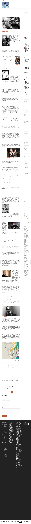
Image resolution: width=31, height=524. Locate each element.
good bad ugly (25, 128)
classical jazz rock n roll (26, 108)
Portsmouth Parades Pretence (26, 158)
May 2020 (25, 263)
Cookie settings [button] (16, 522)
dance (24, 18)
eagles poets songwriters (25, 117)
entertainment (26, 20)
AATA (9, 12)
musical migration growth (26, 143)
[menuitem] (19, 4)
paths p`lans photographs (25, 154)
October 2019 (26, 271)
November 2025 (18, 432)
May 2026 (17, 426)
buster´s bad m (25, 101)
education (25, 19)
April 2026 (17, 427)
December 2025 (18, 431)
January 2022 (25, 237)
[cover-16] (11, 22)
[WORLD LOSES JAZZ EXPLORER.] (0, 262)
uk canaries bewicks (26, 173)
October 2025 (18, 433)
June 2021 (25, 247)
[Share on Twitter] (7, 389)
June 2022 (25, 232)
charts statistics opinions (25, 105)
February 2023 (26, 221)
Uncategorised (26, 30)
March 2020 (25, 265)
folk (24, 123)
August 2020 (25, 260)
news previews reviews (25, 149)
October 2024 (26, 197)
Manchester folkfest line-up (26, 138)
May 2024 (25, 203)
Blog (2, 9)
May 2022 (25, 233)
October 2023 (26, 212)
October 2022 (26, 227)
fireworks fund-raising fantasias (26, 122)
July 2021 (25, 246)
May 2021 (25, 248)
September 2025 (18, 434)
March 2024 (25, 205)
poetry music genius (26, 156)
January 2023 (25, 222)
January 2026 (18, 430)
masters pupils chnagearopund (25, 141)
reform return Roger (26, 162)
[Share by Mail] (18, 389)
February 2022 (26, 236)
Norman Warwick (16, 383)
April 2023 (25, 219)
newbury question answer (26, 146)
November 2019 (26, 270)
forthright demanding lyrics (26, 127)
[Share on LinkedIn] (14, 389)
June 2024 (25, 202)
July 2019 (25, 275)
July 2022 (25, 231)
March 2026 (18, 428)
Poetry (25, 26)
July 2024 (25, 201)
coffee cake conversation (25, 110)
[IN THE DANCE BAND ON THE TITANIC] (30, 262)
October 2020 (26, 257)
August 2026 (18, 423)
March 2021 (25, 250)
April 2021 (25, 249)
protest (25, 27)
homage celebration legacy (26, 130)
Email (12, 402)
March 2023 (25, 220)
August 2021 (25, 245)
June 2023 (25, 217)
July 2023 (25, 216)
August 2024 (25, 200)
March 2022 (25, 235)
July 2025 (17, 436)
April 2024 (25, 204)
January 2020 (25, 267)
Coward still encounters (25, 115)
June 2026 (17, 425)
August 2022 (25, 230)
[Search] (28, 4)
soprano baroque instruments (26, 169)
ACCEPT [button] (21, 522)
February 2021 (26, 251)
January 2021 (25, 252)
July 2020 (25, 261)
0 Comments (10, 383)
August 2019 (25, 274)
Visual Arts (25, 32)
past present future (26, 150)
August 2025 (18, 435)
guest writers (25, 21)
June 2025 (17, 437)
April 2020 (25, 264)
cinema (25, 14)
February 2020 (26, 266)
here (28, 128)
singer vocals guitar (26, 167)
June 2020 (25, 262)
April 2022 (25, 234)
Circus (24, 15)
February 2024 (26, 206)
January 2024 (25, 207)
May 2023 (25, 218)
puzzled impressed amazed (26, 160)
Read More (11, 522)
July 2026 (17, 424)
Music (24, 23)
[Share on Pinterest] (11, 389)
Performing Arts (26, 24)
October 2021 (26, 242)
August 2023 (25, 215)
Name (12, 399)
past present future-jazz (26, 152)
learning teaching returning (26, 134)
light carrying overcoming (25, 136)
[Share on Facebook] (4, 389)
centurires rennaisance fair (25, 103)
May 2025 (25, 194)
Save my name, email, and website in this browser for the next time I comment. (11, 407)
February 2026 (18, 429)
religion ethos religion (26, 163)
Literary (12, 12)
